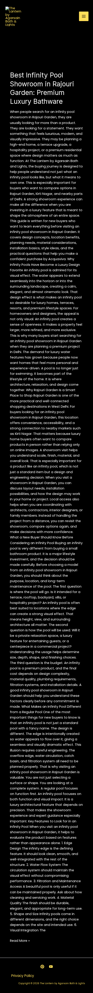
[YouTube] (51, 966)
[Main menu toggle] (83, 16)
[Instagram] (42, 966)
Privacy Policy (22, 975)
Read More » (20, 940)
